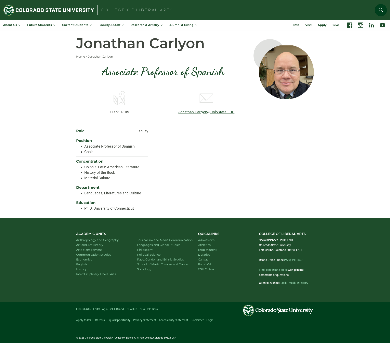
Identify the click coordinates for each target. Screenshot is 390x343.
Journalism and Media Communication (163, 240)
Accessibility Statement (173, 320)
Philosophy (150, 250)
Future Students (39, 25)
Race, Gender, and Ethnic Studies (163, 259)
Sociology (149, 269)
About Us (10, 25)
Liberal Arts (83, 309)
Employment (207, 250)
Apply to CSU (84, 320)
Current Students (75, 25)
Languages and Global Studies (163, 245)
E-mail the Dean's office (273, 269)
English (87, 264)
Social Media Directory (294, 282)
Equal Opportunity (118, 320)
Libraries (204, 254)
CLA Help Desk (149, 309)
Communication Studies (99, 254)
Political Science (154, 254)
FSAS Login (100, 309)
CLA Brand (117, 309)
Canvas (203, 259)
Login (209, 320)
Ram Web (205, 264)
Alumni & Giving (181, 25)
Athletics (204, 245)
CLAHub (132, 309)
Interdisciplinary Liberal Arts (101, 274)
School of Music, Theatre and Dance (163, 264)
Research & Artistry (145, 25)
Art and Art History (95, 245)
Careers (100, 320)
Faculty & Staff (109, 25)
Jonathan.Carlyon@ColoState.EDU (206, 112)
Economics (89, 259)
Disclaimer (197, 320)
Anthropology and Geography (102, 240)
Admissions (206, 240)
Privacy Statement (144, 320)
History (86, 269)
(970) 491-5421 (294, 260)
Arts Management (94, 250)
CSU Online (206, 269)
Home (80, 56)
